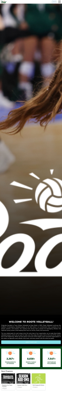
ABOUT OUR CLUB (31, 342)
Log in (54, 1)
